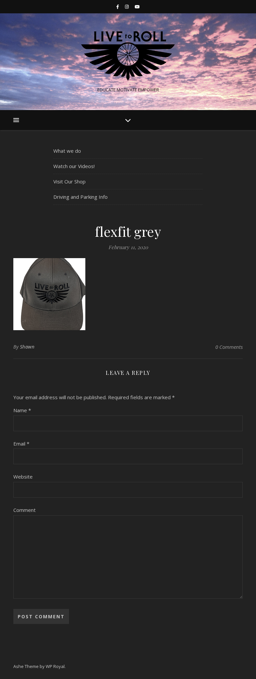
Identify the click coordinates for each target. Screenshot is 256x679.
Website (23, 476)
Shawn (27, 347)
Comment (24, 510)
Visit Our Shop (69, 181)
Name (22, 410)
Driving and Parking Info (80, 196)
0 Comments (229, 347)
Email (21, 443)
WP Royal (55, 666)
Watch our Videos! (74, 166)
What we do (67, 150)
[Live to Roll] (128, 56)
